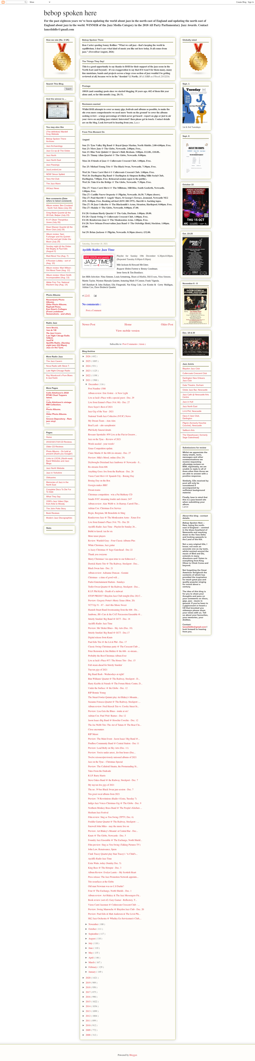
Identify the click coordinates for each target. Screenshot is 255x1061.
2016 (88, 996)
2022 (88, 375)
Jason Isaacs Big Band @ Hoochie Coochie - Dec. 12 (113, 720)
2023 (88, 370)
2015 (88, 1001)
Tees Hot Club (52, 179)
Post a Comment (93, 310)
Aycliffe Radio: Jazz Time (100, 623)
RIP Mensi (93, 734)
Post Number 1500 (97, 388)
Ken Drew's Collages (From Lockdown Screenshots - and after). (58, 311)
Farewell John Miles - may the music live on (108, 826)
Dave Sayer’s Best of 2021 (100, 406)
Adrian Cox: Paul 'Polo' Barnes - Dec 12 (107, 715)
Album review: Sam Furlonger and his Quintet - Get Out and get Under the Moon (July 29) (58, 238)
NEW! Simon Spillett (55, 174)
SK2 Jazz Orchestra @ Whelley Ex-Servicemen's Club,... (115, 918)
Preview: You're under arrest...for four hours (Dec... (112, 752)
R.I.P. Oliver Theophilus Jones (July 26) (57, 221)
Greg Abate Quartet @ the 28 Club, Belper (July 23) (58, 213)
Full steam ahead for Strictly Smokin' (105, 664)
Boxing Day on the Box (99, 480)
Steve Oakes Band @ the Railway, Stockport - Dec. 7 (113, 780)
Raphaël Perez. (53, 307)
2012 (88, 1015)
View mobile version (128, 330)
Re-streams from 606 (98, 466)
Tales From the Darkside (99, 770)
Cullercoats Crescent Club (195, 373)
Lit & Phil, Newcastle (192, 411)
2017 (88, 991)
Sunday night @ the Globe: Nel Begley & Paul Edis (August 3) (58, 249)
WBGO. (49, 338)
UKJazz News (52, 188)
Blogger (133, 1054)
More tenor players (97, 535)
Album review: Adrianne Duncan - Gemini (108, 572)
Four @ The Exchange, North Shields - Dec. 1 (109, 890)
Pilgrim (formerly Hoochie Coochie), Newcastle (194, 424)
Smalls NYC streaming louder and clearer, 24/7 (110, 499)
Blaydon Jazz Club (191, 368)
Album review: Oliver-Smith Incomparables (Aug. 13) (58, 276)
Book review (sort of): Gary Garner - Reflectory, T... (112, 899)
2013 (88, 1011)
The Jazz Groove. (54, 333)
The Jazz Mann (53, 183)
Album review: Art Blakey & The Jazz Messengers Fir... (114, 895)
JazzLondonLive (53, 169)
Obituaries (51, 477)
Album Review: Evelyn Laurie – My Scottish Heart (112, 872)
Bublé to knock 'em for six (100, 531)
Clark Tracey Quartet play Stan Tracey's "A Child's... (113, 853)
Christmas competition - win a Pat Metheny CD (110, 494)
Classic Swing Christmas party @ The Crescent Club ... (114, 646)
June (91, 947)
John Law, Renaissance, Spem (102, 849)
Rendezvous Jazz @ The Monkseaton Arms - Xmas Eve (114, 517)
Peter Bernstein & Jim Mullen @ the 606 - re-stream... (113, 651)
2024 (88, 365)
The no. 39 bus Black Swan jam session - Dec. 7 (110, 789)
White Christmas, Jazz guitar (101, 545)
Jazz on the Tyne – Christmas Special (105, 761)
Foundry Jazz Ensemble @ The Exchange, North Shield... (115, 840)
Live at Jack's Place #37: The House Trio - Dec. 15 (111, 660)
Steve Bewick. (52, 328)
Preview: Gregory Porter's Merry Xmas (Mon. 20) (111, 600)
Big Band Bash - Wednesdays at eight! (106, 674)
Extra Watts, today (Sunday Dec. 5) (104, 863)
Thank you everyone (97, 554)
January (92, 971)
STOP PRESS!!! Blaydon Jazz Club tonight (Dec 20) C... (115, 595)
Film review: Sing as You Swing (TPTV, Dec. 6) (111, 817)
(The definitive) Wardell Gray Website (57, 132)
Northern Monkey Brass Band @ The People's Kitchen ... (115, 807)
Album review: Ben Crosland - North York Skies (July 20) (59, 206)
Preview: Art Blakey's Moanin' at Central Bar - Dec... (113, 830)
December (94, 384)
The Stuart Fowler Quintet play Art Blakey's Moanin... (113, 697)
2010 (88, 1025)
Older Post (167, 324)
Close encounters (96, 729)
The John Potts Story (56, 508)
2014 (88, 1006)
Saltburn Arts (188, 430)
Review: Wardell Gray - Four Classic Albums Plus (111, 540)
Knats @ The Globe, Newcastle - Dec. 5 (107, 835)
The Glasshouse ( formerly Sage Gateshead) (195, 436)
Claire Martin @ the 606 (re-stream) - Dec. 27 (109, 452)
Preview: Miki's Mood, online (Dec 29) (106, 457)
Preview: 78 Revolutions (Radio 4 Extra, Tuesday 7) (112, 798)
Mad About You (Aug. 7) (57, 256)
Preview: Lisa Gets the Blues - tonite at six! (108, 711)
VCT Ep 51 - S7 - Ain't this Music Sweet (107, 604)
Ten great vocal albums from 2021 (104, 793)
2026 (88, 356)
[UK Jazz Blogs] (62, 74)
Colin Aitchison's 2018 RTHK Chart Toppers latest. (57, 395)
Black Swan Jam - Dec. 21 (100, 568)
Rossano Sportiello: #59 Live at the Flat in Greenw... (112, 434)
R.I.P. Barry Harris (97, 775)
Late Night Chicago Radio (58, 370)
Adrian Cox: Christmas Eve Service (104, 508)
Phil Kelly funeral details (99, 429)
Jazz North (51, 155)
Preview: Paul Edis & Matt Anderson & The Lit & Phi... (114, 913)
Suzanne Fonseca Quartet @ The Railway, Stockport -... (114, 701)
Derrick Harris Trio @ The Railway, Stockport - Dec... (113, 563)
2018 (88, 987)
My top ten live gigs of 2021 (101, 784)
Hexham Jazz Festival (98, 812)
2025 (88, 360)
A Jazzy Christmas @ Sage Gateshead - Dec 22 (110, 549)
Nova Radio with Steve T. (58, 366)
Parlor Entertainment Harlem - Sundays (106, 581)
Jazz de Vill (51, 330)
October (93, 928)
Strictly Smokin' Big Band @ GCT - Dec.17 (109, 632)
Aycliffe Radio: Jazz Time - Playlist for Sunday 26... (112, 526)
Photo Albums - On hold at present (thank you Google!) (59, 452)
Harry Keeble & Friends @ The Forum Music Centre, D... (115, 683)
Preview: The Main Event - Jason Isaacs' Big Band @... (114, 738)
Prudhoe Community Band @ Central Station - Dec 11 (113, 743)
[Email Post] (95, 295)
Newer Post (88, 324)
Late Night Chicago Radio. (58, 336)
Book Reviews (52, 513)
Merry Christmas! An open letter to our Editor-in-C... (112, 558)
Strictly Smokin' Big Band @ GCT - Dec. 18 (109, 618)
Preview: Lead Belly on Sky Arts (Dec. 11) (108, 747)
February (93, 966)
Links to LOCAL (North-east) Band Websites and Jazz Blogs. (59, 461)
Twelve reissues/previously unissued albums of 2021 (112, 757)
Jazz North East (53, 160)
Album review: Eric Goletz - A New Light (108, 393)
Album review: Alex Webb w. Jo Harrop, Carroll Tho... (114, 503)
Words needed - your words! (101, 443)
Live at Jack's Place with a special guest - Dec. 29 (111, 397)
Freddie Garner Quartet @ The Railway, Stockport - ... (113, 821)
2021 (88, 380)
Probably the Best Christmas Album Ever (107, 655)
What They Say (53, 496)
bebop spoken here (70, 12)
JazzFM (49, 340)
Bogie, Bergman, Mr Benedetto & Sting (106, 512)
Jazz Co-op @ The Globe (58, 151)
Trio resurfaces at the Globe (101, 881)
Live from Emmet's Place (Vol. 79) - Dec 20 (108, 522)
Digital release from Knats (100, 637)
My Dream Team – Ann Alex (102, 420)
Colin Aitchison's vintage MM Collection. (58, 403)
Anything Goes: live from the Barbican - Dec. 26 (111, 471)
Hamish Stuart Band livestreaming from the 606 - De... (113, 609)
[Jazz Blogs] (198, 74)
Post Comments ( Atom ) (134, 343)
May (91, 952)
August (92, 938)
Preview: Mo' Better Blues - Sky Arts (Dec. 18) (110, 628)
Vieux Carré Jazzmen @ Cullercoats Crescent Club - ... (114, 904)
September (94, 933)
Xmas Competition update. (100, 448)
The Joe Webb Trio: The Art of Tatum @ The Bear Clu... (114, 724)
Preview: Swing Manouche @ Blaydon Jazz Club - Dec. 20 (116, 909)
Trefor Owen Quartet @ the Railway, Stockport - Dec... (114, 586)
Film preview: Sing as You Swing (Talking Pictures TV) (114, 844)
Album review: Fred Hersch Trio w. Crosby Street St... (113, 706)
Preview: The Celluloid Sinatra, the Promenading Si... (113, 766)
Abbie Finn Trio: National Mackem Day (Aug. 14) (57, 283)
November (94, 924)
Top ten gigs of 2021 (97, 669)
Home (128, 324)
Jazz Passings (52, 165)
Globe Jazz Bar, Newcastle (195, 390)
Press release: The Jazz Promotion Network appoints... (113, 876)
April (91, 957)
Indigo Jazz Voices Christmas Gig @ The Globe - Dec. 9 (114, 803)
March (92, 962)
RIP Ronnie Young (97, 692)
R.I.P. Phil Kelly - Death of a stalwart (105, 591)
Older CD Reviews (54, 446)
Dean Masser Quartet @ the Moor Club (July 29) (59, 228)
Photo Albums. (53, 409)
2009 (88, 1029)
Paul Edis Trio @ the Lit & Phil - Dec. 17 (107, 641)
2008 (88, 1034)
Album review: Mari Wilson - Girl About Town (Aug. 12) (59, 269)
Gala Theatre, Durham (193, 385)
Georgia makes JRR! (98, 485)
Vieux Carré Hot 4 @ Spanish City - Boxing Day (111, 475)
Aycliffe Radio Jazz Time (100, 858)
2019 (88, 982)
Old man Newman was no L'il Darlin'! (106, 886)
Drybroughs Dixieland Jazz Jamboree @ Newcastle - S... (114, 462)
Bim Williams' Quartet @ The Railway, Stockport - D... (114, 678)
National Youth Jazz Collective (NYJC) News (109, 416)
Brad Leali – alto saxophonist (101, 425)
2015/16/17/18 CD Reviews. (59, 442)
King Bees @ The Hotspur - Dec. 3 (104, 867)
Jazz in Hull (188, 402)
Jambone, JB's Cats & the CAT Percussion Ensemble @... (115, 614)
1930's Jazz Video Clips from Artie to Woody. (57, 502)
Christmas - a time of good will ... (103, 577)
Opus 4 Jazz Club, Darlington (191, 417)
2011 (88, 1020)
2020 (88, 977)
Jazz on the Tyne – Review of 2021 (104, 439)
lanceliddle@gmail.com (194, 627)
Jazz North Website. (55, 468)
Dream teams (94, 489)
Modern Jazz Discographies (59, 518)
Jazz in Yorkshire (54, 473)
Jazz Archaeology (54, 146)
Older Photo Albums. (56, 304)
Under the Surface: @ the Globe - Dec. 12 (108, 688)
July (91, 943)
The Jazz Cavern (54, 361)
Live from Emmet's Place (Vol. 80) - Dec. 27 (109, 402)
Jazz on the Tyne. (55, 347)
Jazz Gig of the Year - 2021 (101, 411)
